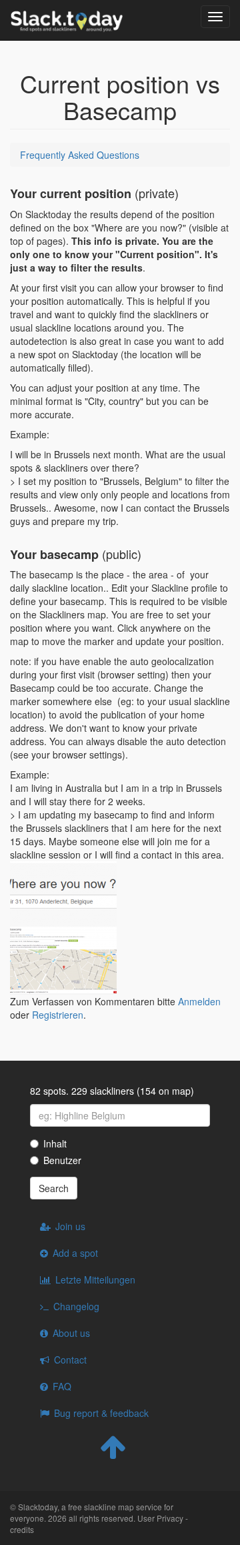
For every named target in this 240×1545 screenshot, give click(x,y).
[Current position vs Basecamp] (63, 893)
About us (71, 1333)
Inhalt (55, 1143)
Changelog (76, 1306)
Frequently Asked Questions (79, 154)
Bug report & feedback (101, 1413)
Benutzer (62, 1160)
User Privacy (160, 1518)
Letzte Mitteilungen (95, 1279)
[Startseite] (66, 20)
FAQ (62, 1386)
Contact (70, 1359)
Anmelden (199, 1001)
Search (54, 1188)
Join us (70, 1226)
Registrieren (57, 1014)
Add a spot (75, 1252)
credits (22, 1529)
